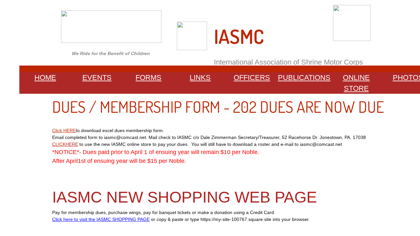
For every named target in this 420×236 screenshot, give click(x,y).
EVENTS (97, 77)
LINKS (200, 77)
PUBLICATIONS (304, 77)
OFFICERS (252, 77)
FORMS (148, 77)
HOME (45, 77)
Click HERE (64, 130)
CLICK (59, 144)
